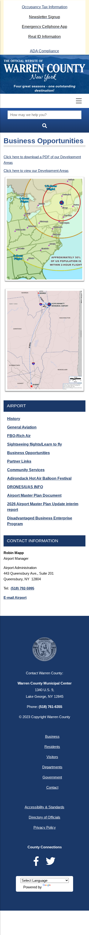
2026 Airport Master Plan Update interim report (42, 507)
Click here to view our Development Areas (36, 171)
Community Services (26, 470)
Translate (59, 887)
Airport (16, 405)
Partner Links (19, 461)
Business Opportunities (28, 453)
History (13, 419)
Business (52, 736)
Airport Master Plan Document (34, 495)
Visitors (52, 757)
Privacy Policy (44, 827)
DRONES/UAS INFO (25, 487)
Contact (52, 787)
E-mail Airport (15, 597)
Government (52, 777)
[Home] (44, 70)
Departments (52, 767)
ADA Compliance (44, 51)
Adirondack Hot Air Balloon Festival (39, 478)
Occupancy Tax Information (44, 7)
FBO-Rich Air (19, 436)
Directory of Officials (44, 817)
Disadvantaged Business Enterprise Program (39, 521)
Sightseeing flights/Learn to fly (34, 444)
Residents (52, 747)
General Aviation (22, 427)
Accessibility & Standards (44, 807)
